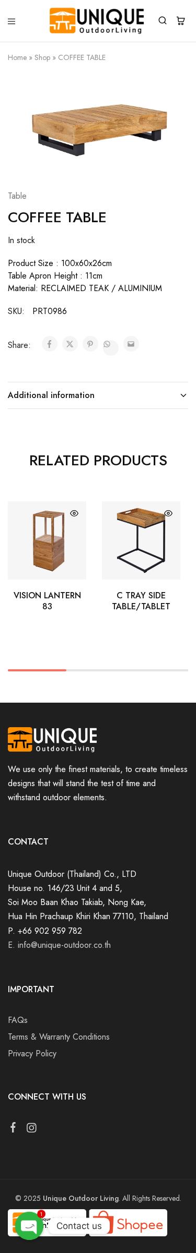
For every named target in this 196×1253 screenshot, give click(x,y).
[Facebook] (13, 1129)
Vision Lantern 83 (47, 600)
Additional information (51, 395)
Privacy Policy (32, 1053)
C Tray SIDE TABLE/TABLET (141, 600)
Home (17, 57)
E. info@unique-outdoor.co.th (59, 945)
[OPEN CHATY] (29, 1226)
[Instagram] (31, 1130)
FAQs (18, 1020)
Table (17, 196)
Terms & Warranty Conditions (59, 1037)
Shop (42, 57)
